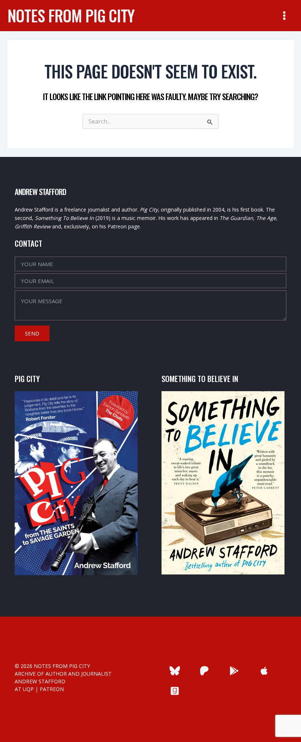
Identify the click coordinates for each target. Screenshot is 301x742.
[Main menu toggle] (284, 15)
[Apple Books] (264, 670)
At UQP (24, 689)
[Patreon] (204, 670)
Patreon (52, 689)
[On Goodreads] (174, 690)
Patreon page (124, 226)
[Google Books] (234, 670)
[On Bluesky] (174, 670)
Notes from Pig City (70, 15)
